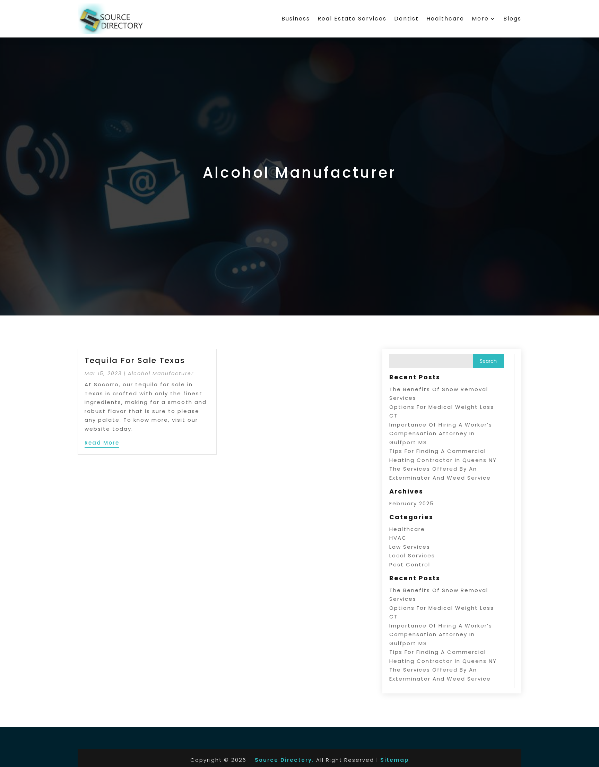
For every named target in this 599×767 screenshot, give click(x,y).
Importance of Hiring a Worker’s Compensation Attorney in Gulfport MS (440, 433)
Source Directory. (284, 760)
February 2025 (411, 503)
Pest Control (409, 564)
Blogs (512, 19)
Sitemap (394, 760)
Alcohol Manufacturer (161, 373)
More (480, 19)
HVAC (398, 537)
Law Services (409, 546)
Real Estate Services (352, 19)
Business (295, 19)
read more (102, 442)
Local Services (412, 555)
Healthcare (445, 19)
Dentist (406, 19)
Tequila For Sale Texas (135, 360)
